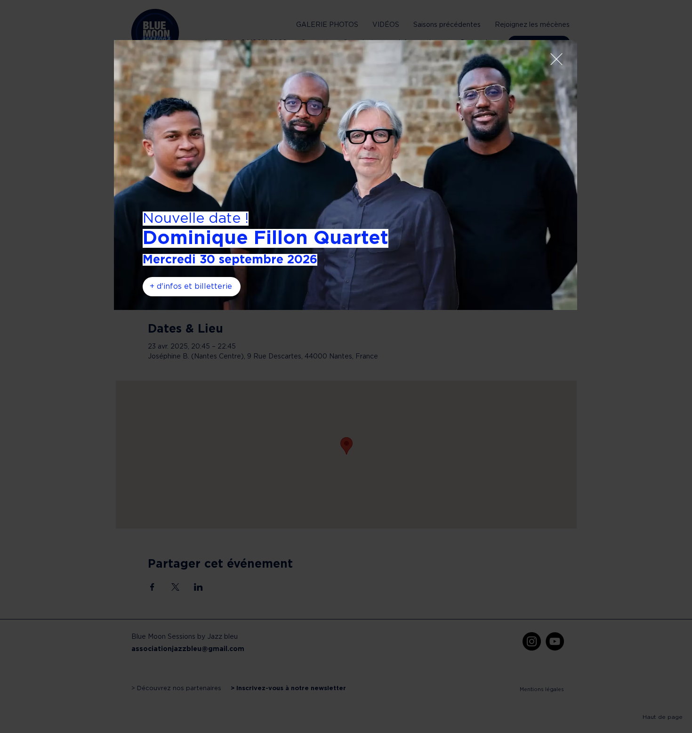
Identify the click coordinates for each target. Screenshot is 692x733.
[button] (556, 59)
